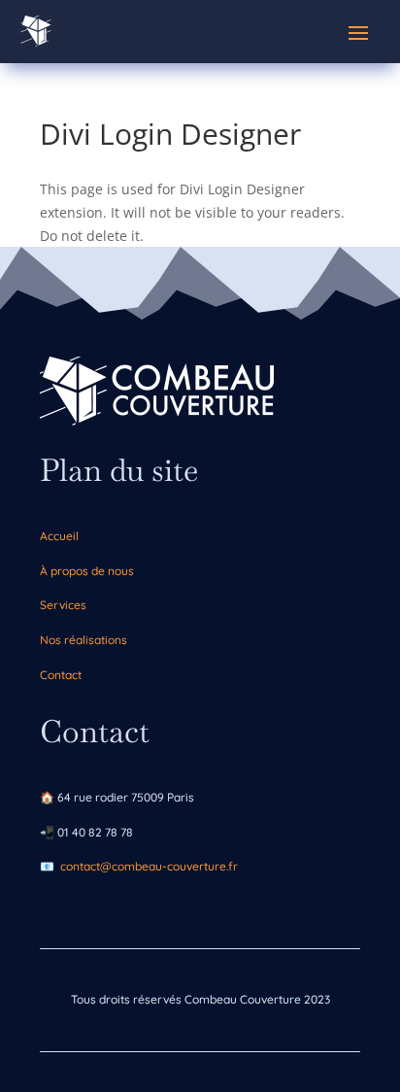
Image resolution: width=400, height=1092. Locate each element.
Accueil (59, 536)
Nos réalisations (83, 639)
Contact (61, 674)
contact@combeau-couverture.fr (149, 866)
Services (63, 604)
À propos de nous (87, 570)
